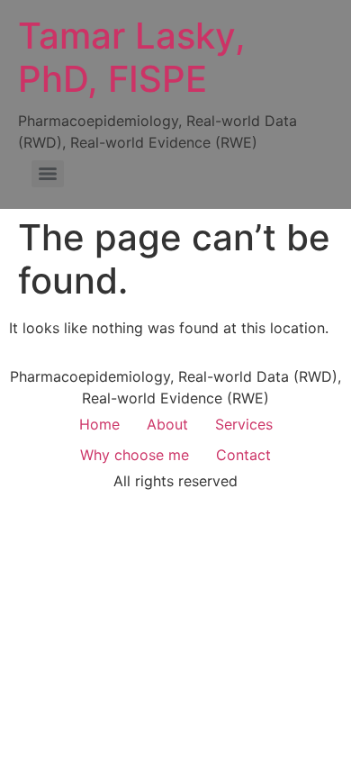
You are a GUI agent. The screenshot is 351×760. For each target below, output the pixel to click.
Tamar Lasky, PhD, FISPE (132, 57)
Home (99, 424)
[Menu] (48, 173)
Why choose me (134, 455)
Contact (243, 455)
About (167, 424)
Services (244, 424)
